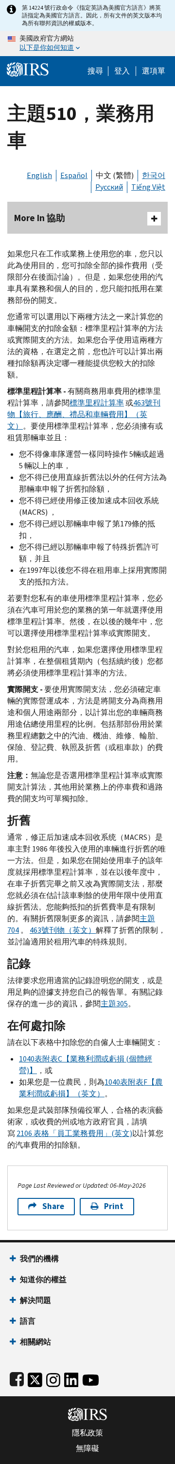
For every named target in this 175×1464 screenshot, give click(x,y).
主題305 (114, 1004)
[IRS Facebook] (17, 1378)
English (39, 175)
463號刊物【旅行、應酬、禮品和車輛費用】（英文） (83, 414)
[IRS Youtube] (90, 1378)
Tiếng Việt (148, 187)
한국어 (153, 175)
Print (113, 1206)
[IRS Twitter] (35, 1378)
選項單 (153, 71)
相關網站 (35, 1342)
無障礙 (87, 1448)
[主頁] (28, 68)
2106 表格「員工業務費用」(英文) (74, 1133)
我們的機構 (39, 1259)
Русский (109, 187)
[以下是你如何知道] (87, 43)
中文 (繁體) (115, 175)
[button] (122, 71)
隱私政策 (87, 1433)
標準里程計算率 (97, 403)
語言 (27, 1321)
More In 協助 (39, 218)
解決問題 (35, 1300)
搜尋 (95, 71)
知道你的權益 (43, 1279)
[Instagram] (53, 1378)
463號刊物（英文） (63, 930)
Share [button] (53, 1206)
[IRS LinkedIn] (71, 1378)
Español (74, 175)
